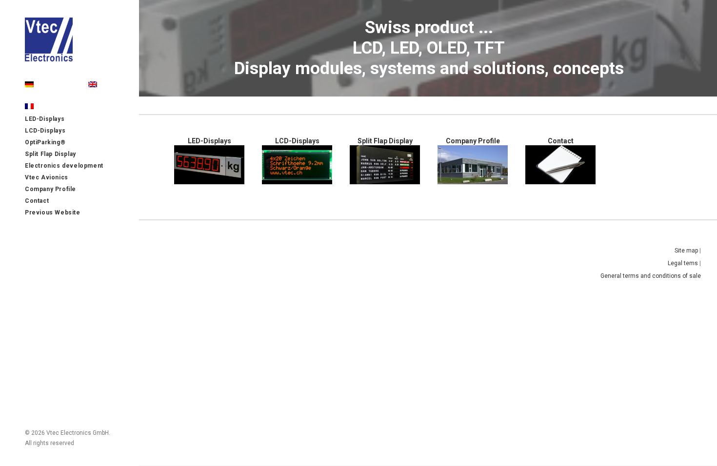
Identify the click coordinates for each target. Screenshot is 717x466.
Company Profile (473, 141)
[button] (209, 164)
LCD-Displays (297, 141)
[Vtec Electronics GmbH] (69, 39)
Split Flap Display (385, 141)
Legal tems (683, 263)
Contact (561, 141)
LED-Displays (209, 141)
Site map (686, 250)
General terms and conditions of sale (650, 275)
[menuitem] (92, 85)
